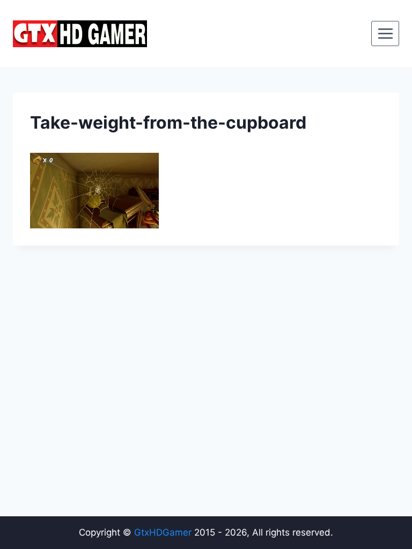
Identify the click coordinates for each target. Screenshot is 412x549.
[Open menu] (385, 33)
